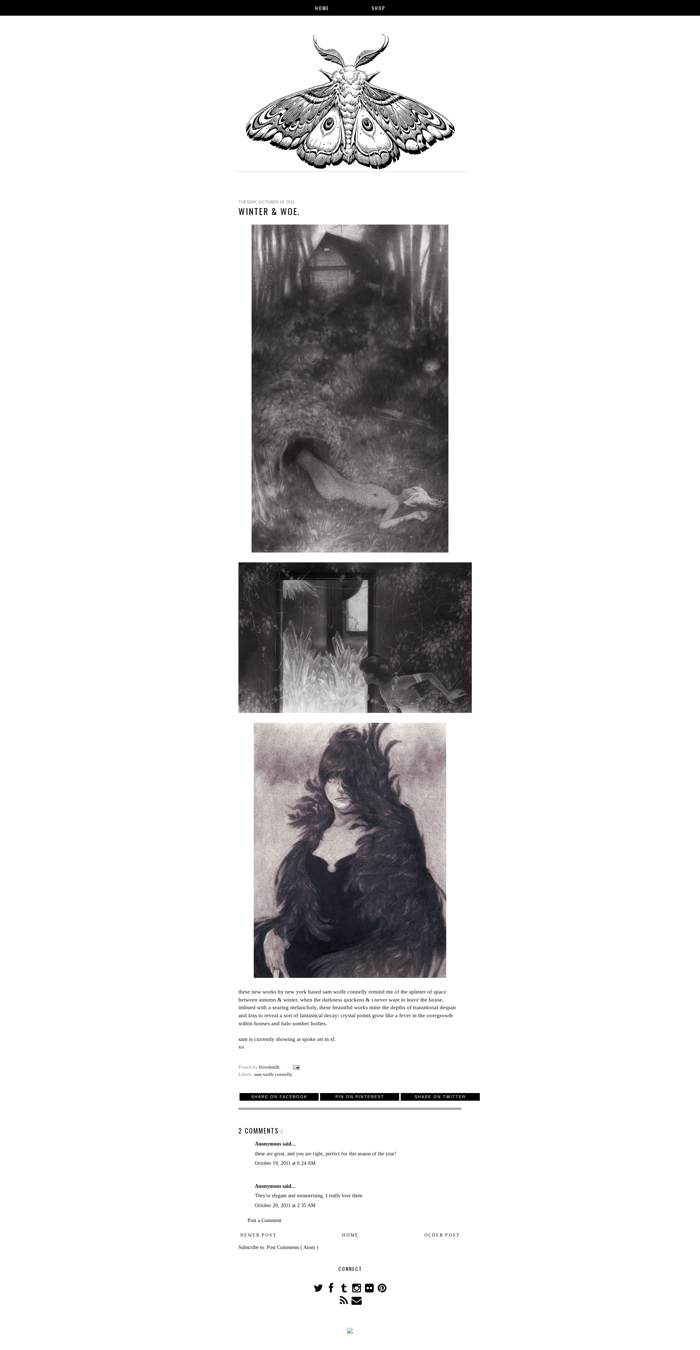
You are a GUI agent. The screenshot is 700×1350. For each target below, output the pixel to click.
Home (322, 8)
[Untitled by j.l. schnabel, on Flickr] (350, 550)
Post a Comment (264, 1220)
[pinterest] (382, 1290)
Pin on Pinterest (359, 1097)
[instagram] (357, 1290)
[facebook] (331, 1290)
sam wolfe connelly (345, 991)
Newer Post (258, 1235)
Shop (378, 8)
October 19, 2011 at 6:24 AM (285, 1163)
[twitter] (318, 1290)
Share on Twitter (440, 1097)
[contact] (356, 1302)
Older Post (442, 1235)
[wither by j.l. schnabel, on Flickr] (350, 976)
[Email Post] (296, 1067)
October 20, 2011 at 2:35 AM (285, 1205)
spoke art (312, 1039)
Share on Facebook (279, 1097)
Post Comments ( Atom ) (292, 1247)
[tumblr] (344, 1290)
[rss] (344, 1302)
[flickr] (369, 1290)
